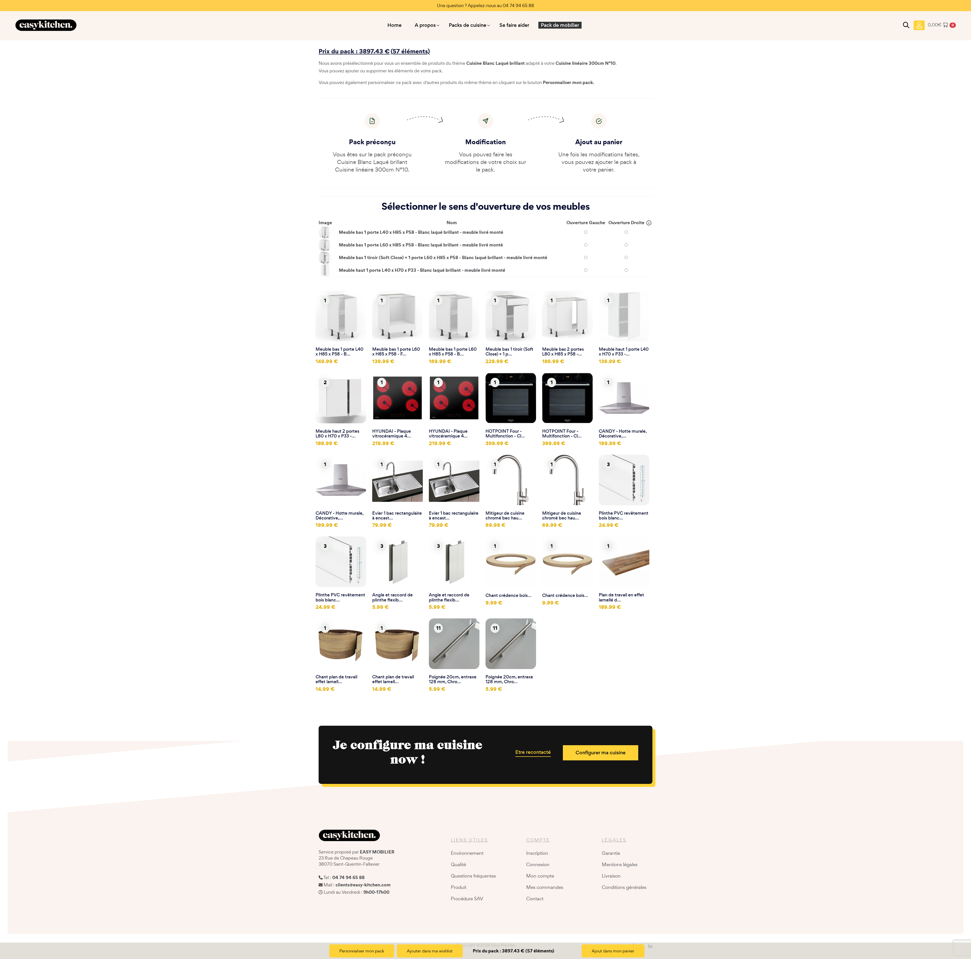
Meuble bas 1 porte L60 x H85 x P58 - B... (453, 352)
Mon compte (540, 876)
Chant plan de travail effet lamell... (336, 679)
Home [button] (394, 25)
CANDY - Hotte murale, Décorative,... (623, 434)
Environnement (467, 853)
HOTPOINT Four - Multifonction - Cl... (505, 434)
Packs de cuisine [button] (467, 25)
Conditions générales (624, 887)
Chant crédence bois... (509, 595)
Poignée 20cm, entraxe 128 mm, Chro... (452, 679)
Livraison (611, 876)
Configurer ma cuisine (601, 752)
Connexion (537, 864)
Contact (534, 898)
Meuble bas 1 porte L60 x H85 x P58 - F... (396, 352)
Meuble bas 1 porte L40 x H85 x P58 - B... (339, 352)
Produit (458, 887)
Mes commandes (544, 887)
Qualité (458, 864)
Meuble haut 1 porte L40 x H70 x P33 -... (624, 352)
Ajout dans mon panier (613, 951)
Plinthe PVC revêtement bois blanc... (623, 515)
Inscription (537, 853)
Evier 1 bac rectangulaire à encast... (397, 515)
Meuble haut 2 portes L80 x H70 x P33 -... (337, 434)
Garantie (611, 853)
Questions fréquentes (473, 876)
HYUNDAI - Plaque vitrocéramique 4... (391, 434)
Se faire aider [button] (514, 25)
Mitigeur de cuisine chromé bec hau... (505, 515)
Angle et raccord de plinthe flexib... (392, 597)
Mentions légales (619, 864)
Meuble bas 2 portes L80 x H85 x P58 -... (563, 352)
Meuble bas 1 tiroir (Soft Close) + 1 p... (509, 352)
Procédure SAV (467, 898)
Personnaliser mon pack (361, 951)
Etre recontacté (533, 752)
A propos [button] (425, 25)
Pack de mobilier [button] (560, 25)
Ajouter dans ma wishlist (430, 951)
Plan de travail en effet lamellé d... (621, 597)
